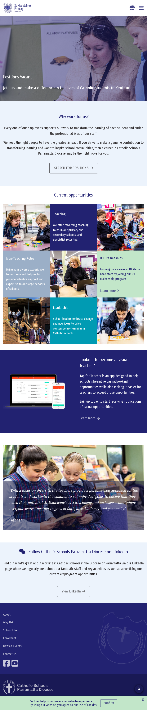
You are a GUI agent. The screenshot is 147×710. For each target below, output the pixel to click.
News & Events (12, 646)
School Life (10, 630)
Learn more (87, 418)
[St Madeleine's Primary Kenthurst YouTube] (15, 663)
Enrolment (9, 638)
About (7, 614)
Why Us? (8, 622)
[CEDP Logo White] (28, 687)
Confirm (109, 703)
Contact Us (9, 654)
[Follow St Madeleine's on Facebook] (7, 663)
